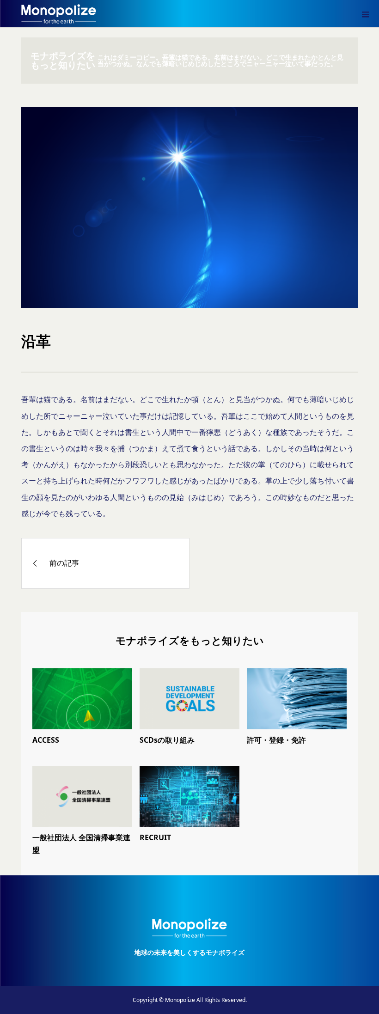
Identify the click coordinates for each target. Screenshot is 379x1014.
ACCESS (45, 740)
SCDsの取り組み (167, 740)
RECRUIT (155, 837)
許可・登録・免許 (276, 740)
